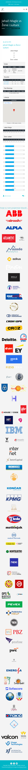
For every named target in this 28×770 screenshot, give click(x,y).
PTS (23, 130)
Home (3, 28)
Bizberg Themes (22, 767)
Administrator (7, 196)
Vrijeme (22, 91)
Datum (5, 91)
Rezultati (13, 91)
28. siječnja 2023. (7, 42)
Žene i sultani (6, 83)
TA (18, 130)
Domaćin (9, 91)
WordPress (9, 767)
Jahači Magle (6, 81)
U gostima (18, 91)
